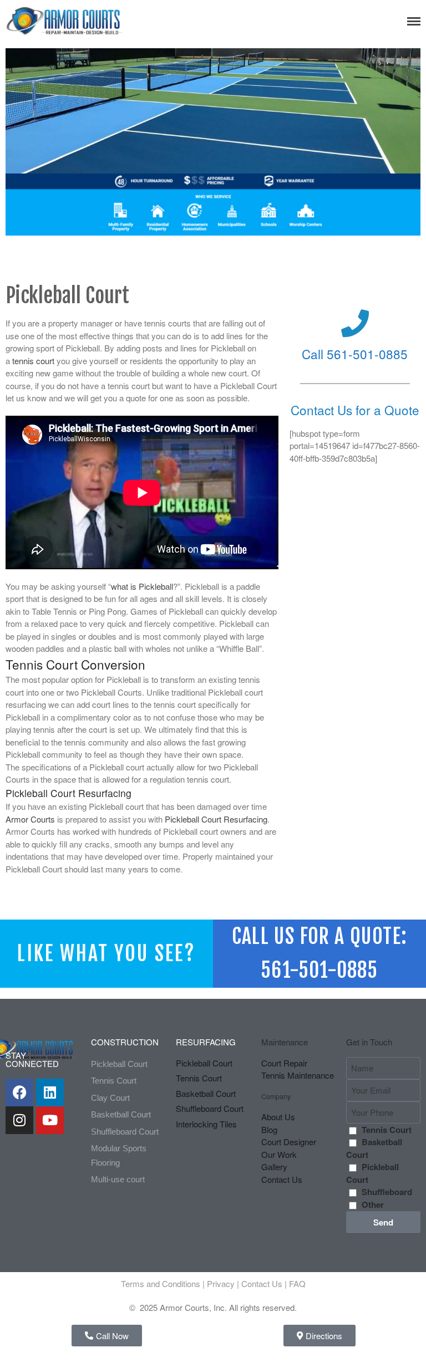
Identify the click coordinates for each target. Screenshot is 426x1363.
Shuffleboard (387, 1192)
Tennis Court (387, 1130)
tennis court (33, 360)
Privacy (221, 1283)
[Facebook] (19, 1092)
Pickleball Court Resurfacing (216, 819)
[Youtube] (50, 1120)
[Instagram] (19, 1120)
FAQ (297, 1283)
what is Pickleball (142, 586)
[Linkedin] (50, 1092)
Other (373, 1204)
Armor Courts (30, 819)
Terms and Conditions (160, 1283)
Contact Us (261, 1283)
